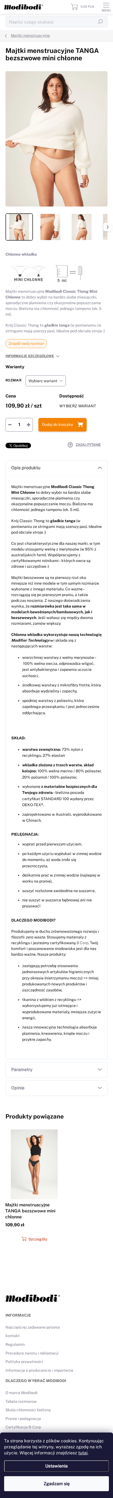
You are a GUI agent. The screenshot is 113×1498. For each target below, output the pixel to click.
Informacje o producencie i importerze (39, 1370)
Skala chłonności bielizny (28, 1410)
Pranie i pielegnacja (23, 1418)
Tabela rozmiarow (21, 1401)
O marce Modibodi (21, 1393)
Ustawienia (56, 1466)
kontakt (12, 1335)
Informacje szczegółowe (29, 356)
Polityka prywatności (24, 1361)
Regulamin (15, 1344)
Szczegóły (38, 1239)
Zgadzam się (57, 1483)
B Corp (82, 943)
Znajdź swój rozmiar (26, 343)
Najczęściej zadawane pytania (32, 1327)
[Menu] (106, 7)
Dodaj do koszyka (57, 424)
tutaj (82, 1452)
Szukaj (100, 22)
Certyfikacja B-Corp (23, 1427)
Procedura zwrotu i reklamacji (32, 1353)
